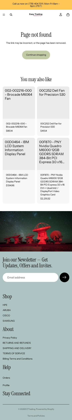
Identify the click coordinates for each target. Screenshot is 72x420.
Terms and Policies (36, 415)
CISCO (6, 315)
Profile (6, 385)
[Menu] (4, 15)
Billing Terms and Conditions (17, 358)
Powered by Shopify (45, 409)
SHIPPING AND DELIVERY (17, 348)
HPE (5, 304)
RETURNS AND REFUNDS (17, 342)
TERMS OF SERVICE (14, 353)
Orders (6, 377)
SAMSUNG (9, 320)
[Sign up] (64, 277)
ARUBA (7, 310)
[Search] (11, 14)
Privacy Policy (10, 337)
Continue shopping (36, 54)
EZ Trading (30, 409)
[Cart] (68, 14)
